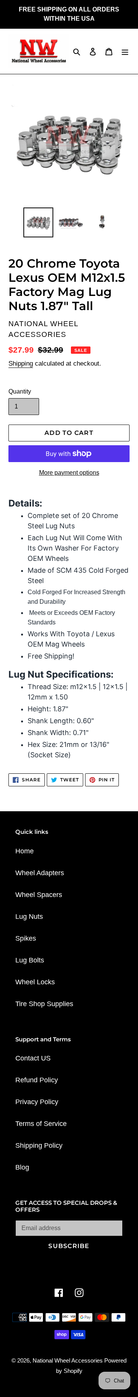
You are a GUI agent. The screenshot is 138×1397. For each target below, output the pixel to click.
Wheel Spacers (38, 895)
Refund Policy (36, 1080)
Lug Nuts (29, 916)
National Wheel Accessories (68, 1360)
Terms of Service (41, 1123)
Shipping (20, 363)
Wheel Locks (35, 982)
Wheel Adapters (39, 873)
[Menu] (125, 51)
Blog (22, 1167)
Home (24, 851)
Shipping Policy (38, 1145)
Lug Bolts (29, 960)
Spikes (25, 938)
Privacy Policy (36, 1102)
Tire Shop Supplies (44, 1004)
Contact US (33, 1058)
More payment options (69, 472)
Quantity (19, 391)
